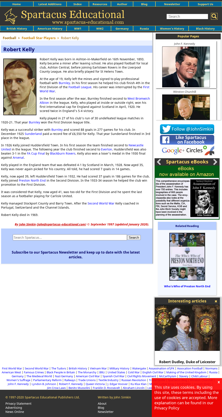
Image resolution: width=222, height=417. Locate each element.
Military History (119, 368)
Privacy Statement (18, 403)
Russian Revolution (133, 380)
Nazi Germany (64, 376)
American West (11, 372)
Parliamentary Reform (47, 380)
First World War (12, 368)
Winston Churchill (184, 92)
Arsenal (18, 157)
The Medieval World (39, 376)
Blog (144, 4)
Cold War (134, 372)
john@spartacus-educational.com (61, 224)
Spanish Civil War (113, 376)
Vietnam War (98, 368)
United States (116, 372)
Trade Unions (87, 380)
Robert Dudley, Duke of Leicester (187, 361)
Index (77, 4)
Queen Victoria (95, 384)
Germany (122, 28)
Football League (80, 87)
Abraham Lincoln (134, 388)
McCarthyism (167, 376)
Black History (205, 28)
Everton (106, 149)
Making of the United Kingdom (186, 372)
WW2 (99, 28)
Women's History (172, 28)
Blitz (102, 372)
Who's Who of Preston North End (187, 286)
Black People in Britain (61, 372)
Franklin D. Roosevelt (106, 388)
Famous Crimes (34, 372)
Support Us (205, 4)
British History (78, 368)
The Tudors (58, 368)
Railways (69, 380)
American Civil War (88, 376)
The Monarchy (87, 372)
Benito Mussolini (79, 388)
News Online (14, 412)
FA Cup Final (36, 153)
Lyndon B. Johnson (44, 384)
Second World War (101, 203)
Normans (211, 368)
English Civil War (152, 372)
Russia (144, 28)
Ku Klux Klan (139, 384)
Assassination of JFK (161, 368)
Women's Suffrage (18, 380)
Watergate (139, 368)
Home (16, 4)
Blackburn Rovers (62, 153)
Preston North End (32, 180)
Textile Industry (108, 380)
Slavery (183, 376)
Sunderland (33, 134)
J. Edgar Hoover (118, 384)
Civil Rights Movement (141, 376)
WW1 (77, 28)
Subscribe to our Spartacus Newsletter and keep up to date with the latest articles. (76, 254)
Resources (100, 4)
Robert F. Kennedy (71, 384)
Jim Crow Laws (56, 388)
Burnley (64, 83)
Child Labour (199, 376)
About (102, 403)
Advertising (13, 408)
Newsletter (172, 4)
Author (122, 4)
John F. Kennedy (184, 44)
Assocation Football (189, 368)
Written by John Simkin (114, 397)
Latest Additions (49, 4)
